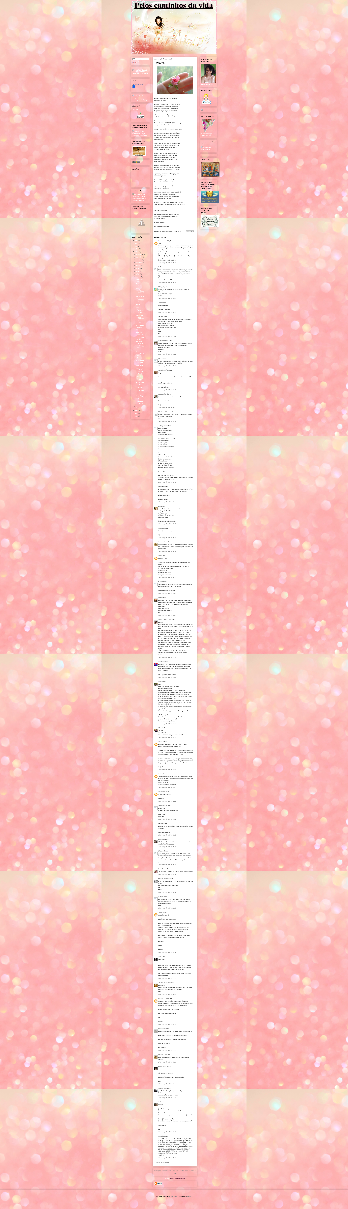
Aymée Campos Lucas (165, 619)
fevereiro (139, 407)
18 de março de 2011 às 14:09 (167, 787)
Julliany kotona (163, 426)
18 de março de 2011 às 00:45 (167, 298)
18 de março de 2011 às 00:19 (167, 263)
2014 (136, 243)
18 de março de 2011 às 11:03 (167, 615)
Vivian (160, 556)
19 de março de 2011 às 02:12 (167, 1024)
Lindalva (161, 851)
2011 (136, 252)
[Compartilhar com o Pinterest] (193, 231)
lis (159, 267)
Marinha (161, 728)
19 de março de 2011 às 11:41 (167, 1098)
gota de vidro (162, 1028)
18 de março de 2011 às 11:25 (167, 657)
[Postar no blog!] (188, 231)
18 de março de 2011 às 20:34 (167, 865)
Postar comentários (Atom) (177, 1179)
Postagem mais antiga (188, 1170)
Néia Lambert (162, 394)
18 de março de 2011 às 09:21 (167, 538)
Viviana (160, 912)
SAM (159, 956)
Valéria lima (161, 792)
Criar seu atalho (135, 90)
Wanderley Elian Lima (165, 412)
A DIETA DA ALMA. (140, 326)
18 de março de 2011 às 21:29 (167, 892)
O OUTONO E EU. (140, 338)
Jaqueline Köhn (163, 370)
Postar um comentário (163, 1162)
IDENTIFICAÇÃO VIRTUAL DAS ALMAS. (140, 318)
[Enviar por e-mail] (187, 231)
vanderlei (161, 1136)
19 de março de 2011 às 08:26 (167, 1050)
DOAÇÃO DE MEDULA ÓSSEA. (140, 310)
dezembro (139, 254)
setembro (139, 263)
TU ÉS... (138, 330)
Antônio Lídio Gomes (164, 983)
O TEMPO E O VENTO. (140, 361)
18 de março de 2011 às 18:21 (167, 819)
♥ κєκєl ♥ (161, 582)
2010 (136, 410)
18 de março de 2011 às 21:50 (167, 908)
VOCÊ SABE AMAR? (140, 383)
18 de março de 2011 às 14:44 (167, 801)
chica (159, 358)
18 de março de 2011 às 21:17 (167, 874)
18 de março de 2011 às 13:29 (167, 737)
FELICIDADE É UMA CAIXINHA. (140, 291)
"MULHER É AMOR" (140, 402)
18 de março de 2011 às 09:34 (167, 577)
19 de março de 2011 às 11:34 (167, 1084)
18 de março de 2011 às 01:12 (167, 312)
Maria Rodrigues (163, 340)
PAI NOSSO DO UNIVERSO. (140, 299)
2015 (136, 240)
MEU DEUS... (139, 285)
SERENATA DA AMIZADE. (140, 389)
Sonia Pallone (162, 869)
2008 (136, 416)
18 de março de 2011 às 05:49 (167, 336)
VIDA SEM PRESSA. (139, 333)
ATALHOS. (139, 365)
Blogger (189, 1196)
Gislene (160, 1102)
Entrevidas (161, 839)
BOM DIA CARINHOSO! (140, 397)
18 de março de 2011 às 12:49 (167, 677)
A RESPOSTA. (140, 353)
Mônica (160, 682)
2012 (136, 249)
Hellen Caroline (163, 774)
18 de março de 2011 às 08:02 (167, 408)
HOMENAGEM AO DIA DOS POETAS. (140, 370)
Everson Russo (162, 542)
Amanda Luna (162, 1088)
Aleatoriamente (162, 805)
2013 (136, 246)
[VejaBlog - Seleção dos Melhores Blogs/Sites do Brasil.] (140, 71)
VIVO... (138, 305)
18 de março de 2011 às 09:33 (167, 551)
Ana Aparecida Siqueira (137, 84)
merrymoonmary (173, 1196)
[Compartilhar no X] (190, 231)
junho (138, 271)
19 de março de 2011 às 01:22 (167, 994)
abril (137, 274)
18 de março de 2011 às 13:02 (167, 724)
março (138, 277)
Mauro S (161, 742)
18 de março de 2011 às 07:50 (167, 390)
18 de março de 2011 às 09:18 (167, 524)
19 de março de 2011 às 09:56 (167, 1062)
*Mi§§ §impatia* (163, 287)
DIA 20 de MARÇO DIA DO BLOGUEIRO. (140, 345)
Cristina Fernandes (164, 879)
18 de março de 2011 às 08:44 (167, 502)
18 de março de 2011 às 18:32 (167, 835)
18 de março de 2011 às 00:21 (167, 283)
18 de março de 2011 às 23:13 (167, 978)
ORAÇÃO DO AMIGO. (139, 378)
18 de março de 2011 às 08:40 (167, 482)
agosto (138, 265)
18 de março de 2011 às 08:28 (167, 421)
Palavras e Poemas (163, 998)
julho (138, 268)
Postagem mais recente (162, 1170)
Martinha (161, 896)
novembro (139, 257)
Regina (160, 598)
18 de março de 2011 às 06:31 (167, 354)
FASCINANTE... (140, 280)
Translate (139, 63)
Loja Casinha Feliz (164, 241)
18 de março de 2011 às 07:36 (167, 366)
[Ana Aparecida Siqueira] (133, 88)
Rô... (159, 506)
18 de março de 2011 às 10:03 (167, 593)
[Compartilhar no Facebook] (192, 231)
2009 (136, 413)
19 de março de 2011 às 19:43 (167, 1158)
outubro (138, 260)
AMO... (138, 358)
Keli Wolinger (162, 1066)
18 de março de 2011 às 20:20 (167, 847)
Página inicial (175, 1171)
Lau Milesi (161, 662)
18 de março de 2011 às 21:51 (167, 952)
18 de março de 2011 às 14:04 (167, 770)
